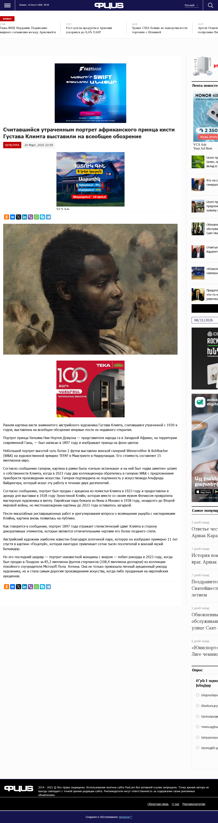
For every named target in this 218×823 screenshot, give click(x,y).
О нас (175, 804)
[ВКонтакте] (12, 217)
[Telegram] (48, 217)
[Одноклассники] (6, 217)
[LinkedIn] (24, 217)
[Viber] (30, 217)
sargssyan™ (125, 816)
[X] (18, 217)
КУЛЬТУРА (12, 145)
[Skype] (42, 217)
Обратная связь (158, 804)
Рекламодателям (193, 804)
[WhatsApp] (36, 217)
